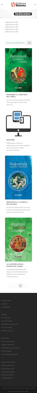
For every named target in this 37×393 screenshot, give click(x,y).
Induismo (10, 140)
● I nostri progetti (6, 321)
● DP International (7, 378)
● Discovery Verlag (7, 375)
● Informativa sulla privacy (9, 324)
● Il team (4, 314)
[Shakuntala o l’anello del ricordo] (18, 177)
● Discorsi (4, 304)
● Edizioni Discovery (7, 369)
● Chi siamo (5, 338)
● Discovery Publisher (8, 372)
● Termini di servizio (7, 331)
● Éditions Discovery (7, 365)
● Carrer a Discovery (7, 341)
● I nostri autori (6, 318)
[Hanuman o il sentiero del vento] (18, 70)
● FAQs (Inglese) (6, 351)
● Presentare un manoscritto (10, 348)
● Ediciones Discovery (8, 362)
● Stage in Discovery (7, 344)
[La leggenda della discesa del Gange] (18, 240)
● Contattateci (6, 307)
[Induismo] (18, 123)
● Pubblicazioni (6, 300)
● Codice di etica (6, 327)
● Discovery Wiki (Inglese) (9, 354)
